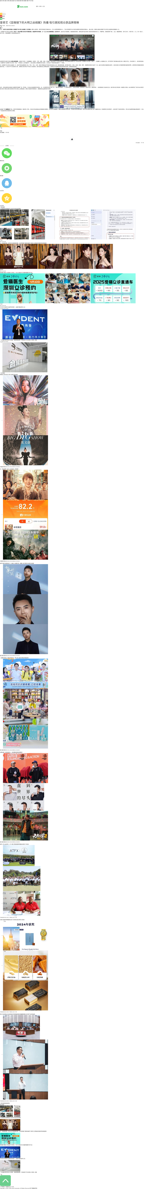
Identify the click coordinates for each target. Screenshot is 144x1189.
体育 (8, 0)
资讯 (3, 0)
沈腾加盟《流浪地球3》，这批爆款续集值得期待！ (11, 752)
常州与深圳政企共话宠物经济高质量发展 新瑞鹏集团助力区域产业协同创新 (17, 1014)
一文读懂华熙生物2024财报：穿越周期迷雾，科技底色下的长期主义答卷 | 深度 (18, 340)
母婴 (18, 0)
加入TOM (11, 1186)
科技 (32, 0)
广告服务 (7, 1186)
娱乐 (6, 0)
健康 (25, 0)
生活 (15, 0)
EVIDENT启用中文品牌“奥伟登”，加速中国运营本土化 (12, 307)
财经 (23, 0)
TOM (4, 25)
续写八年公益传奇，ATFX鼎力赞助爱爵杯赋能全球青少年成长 (14, 844)
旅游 (13, 0)
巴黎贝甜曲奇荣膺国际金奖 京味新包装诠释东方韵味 (12, 919)
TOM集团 (2, 1186)
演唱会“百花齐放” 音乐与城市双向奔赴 (9, 374)
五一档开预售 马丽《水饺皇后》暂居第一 (9, 469)
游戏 (11, 0)
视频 (20, 0)
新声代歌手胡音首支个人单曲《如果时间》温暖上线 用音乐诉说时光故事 (17, 563)
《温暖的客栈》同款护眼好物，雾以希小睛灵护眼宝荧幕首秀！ (14, 657)
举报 (1, 131)
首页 (1, 0)
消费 (27, 0)
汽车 (30, 0)
